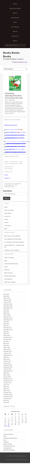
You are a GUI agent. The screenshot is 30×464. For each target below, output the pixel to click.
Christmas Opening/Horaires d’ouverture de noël (14, 95)
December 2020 (8, 365)
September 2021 (8, 355)
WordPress (24, 460)
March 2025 (7, 314)
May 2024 (6, 324)
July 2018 (6, 400)
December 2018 (8, 394)
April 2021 (6, 357)
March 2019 (7, 391)
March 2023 (7, 335)
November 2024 (8, 318)
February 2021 (7, 361)
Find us (6, 175)
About (15, 40)
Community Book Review (11, 264)
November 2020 (8, 367)
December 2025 (8, 304)
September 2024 (8, 320)
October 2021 (7, 353)
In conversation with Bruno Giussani (14, 242)
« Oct (5, 426)
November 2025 (8, 306)
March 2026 (7, 298)
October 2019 (7, 383)
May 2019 (6, 387)
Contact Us (15, 36)
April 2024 (6, 326)
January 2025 (7, 316)
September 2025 (8, 308)
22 (12, 422)
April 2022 (6, 345)
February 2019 (7, 392)
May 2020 (6, 373)
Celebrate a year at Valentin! (11, 250)
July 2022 (6, 341)
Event (6, 267)
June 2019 (6, 385)
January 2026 (7, 302)
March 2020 (7, 375)
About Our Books (15, 8)
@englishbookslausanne (10, 125)
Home (15, 4)
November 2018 (8, 396)
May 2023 (6, 333)
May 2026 (6, 294)
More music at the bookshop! (12, 236)
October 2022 (7, 339)
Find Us (15, 31)
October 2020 (7, 369)
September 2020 (8, 371)
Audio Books (15, 17)
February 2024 (7, 328)
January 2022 (7, 349)
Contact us (7, 178)
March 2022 (7, 347)
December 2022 (8, 337)
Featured (11, 100)
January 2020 (7, 377)
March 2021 (7, 359)
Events (15, 13)
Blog (6, 100)
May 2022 (6, 343)
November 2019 (8, 381)
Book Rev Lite (10, 460)
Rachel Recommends (10, 276)
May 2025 (6, 310)
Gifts (15, 22)
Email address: (7, 191)
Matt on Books (8, 273)
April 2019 (6, 389)
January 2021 (7, 363)
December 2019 (8, 379)
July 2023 (6, 331)
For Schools (15, 27)
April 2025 (6, 312)
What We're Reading (9, 282)
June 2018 (6, 402)
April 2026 (6, 296)
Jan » (9, 426)
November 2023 (8, 330)
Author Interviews (9, 257)
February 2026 (7, 300)
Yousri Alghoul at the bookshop (12, 239)
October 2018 (7, 398)
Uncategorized (8, 279)
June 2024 (6, 322)
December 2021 (8, 351)
